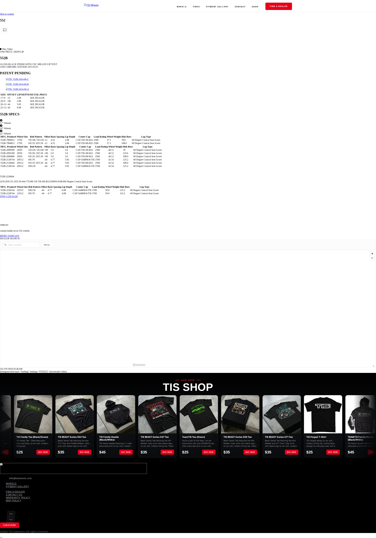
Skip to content (7, 14)
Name (3, 513)
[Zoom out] (372, 258)
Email (3, 519)
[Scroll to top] (1, 537)
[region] (254, 308)
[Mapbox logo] (138, 365)
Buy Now (28, 452)
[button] (188, 49)
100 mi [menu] (46, 246)
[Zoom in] (372, 254)
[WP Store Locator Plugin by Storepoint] (373, 366)
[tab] (188, 121)
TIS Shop (188, 387)
